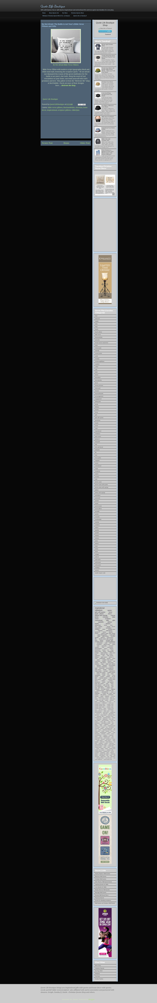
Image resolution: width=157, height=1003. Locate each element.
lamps (100, 729)
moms (96, 463)
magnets (97, 460)
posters (97, 500)
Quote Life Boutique (53, 6)
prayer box (97, 739)
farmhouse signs (109, 716)
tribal (96, 546)
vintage (97, 554)
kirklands (97, 449)
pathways (111, 735)
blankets (99, 665)
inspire (103, 727)
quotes (97, 514)
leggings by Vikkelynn (107, 729)
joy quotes (111, 727)
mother (109, 732)
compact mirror (111, 708)
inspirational (52, 110)
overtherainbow (98, 735)
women (97, 570)
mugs (96, 468)
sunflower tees (106, 751)
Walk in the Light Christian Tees (106, 139)
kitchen (102, 728)
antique (108, 676)
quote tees (102, 741)
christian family (110, 704)
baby (96, 324)
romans (106, 743)
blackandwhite (69, 107)
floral (112, 683)
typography (97, 675)
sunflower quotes (98, 751)
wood (102, 696)
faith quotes (110, 655)
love (96, 455)
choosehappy (112, 665)
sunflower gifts (110, 749)
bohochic (97, 340)
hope (96, 428)
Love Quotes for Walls (100, 887)
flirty (107, 683)
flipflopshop (105, 719)
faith (107, 620)
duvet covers (106, 712)
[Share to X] (82, 104)
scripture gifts (111, 745)
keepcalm (97, 441)
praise (112, 737)
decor (96, 382)
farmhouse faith (100, 716)
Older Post (85, 143)
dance (96, 374)
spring (106, 748)
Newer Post (47, 143)
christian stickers (98, 708)
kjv (108, 650)
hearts (96, 423)
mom (96, 658)
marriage (106, 671)
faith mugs (105, 713)
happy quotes (98, 671)
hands (101, 724)
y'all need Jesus (100, 757)
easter (103, 682)
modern (96, 732)
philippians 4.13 (106, 736)
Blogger (91, 999)
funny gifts (103, 721)
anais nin (97, 318)
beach (96, 329)
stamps (97, 535)
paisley (96, 692)
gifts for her (106, 685)
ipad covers (98, 436)
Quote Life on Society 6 (80, 15)
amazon (107, 697)
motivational (98, 465)
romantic (97, 516)
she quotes (103, 694)
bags (96, 326)
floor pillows (97, 720)
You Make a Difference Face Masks (108, 106)
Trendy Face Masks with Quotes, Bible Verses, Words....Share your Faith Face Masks (108, 70)
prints (114, 658)
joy (106, 727)
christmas (97, 655)
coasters (97, 364)
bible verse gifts (100, 700)
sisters (96, 527)
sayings (97, 522)
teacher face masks (104, 753)
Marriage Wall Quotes (100, 892)
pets (100, 736)
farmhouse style (98, 717)
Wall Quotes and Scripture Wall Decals (105, 903)
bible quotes (112, 698)
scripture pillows (64, 110)
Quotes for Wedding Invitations (103, 900)
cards (96, 356)
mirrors (112, 731)
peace (96, 736)
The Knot (97, 976)
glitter (96, 724)
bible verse (98, 334)
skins (109, 747)
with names (113, 756)
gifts (96, 415)
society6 (113, 747)
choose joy (111, 702)
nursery (97, 476)
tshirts (96, 548)
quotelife (97, 511)
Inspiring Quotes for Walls (101, 884)
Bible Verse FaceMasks (108, 116)
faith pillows (111, 713)
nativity (108, 733)
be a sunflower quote (104, 698)
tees (96, 640)
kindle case (110, 687)
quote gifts (112, 634)
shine (105, 747)
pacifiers (105, 735)
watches (97, 664)
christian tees (111, 629)
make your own (109, 690)
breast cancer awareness (101, 342)
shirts (103, 629)
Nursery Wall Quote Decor (102, 895)
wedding (97, 567)
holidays (96, 725)
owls (96, 479)
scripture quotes (98, 747)
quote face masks (101, 672)
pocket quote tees (98, 737)
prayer (96, 503)
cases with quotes (102, 634)
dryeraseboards (99, 393)
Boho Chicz (98, 965)
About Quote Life (54, 13)
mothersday (102, 658)
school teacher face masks (101, 744)
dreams (97, 390)
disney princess (99, 385)
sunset (112, 751)
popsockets (112, 671)
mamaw (107, 731)
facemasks (97, 650)
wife (108, 756)
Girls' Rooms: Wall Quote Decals (103, 881)
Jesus (108, 675)
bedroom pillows (103, 678)
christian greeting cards (100, 705)
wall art (97, 556)
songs (97, 748)
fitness (103, 650)
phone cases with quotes (101, 484)
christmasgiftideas (99, 361)
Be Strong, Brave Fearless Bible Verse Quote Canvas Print (110, 186)
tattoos (97, 543)
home (96, 425)
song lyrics (97, 661)
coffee (96, 366)
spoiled (97, 532)
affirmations (109, 630)
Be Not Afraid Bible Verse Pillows (66, 65)
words (103, 675)
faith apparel (110, 682)
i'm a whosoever (99, 686)
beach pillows (98, 332)
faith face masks (99, 683)
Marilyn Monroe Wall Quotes (102, 889)
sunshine (97, 752)
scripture (97, 524)
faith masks (98, 669)
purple (114, 739)
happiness (106, 724)
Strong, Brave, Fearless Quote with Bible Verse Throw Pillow (100, 187)
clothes (103, 680)
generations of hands (106, 723)
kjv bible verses (105, 689)
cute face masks (102, 709)
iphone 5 (97, 439)
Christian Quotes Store (77, 13)
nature (96, 474)
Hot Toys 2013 (98, 970)
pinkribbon (97, 495)
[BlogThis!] (80, 104)
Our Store (65, 13)
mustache (97, 471)
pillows (96, 490)
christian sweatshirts (102, 666)
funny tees (110, 721)
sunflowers (110, 694)
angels (96, 321)
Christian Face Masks (107, 82)
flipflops (97, 407)
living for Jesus (100, 690)
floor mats (111, 719)
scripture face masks (107, 659)
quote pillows (98, 508)
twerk (96, 551)
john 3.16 (107, 686)
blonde (106, 700)
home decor (110, 637)
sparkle (97, 530)
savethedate (98, 519)
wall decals (98, 562)
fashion (113, 717)
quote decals (98, 506)
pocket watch (106, 737)
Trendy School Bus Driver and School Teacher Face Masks (108, 57)
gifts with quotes (99, 417)
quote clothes (100, 740)
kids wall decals (99, 447)
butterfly (97, 350)
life (95, 452)
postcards (97, 498)
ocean (112, 733)
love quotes (98, 457)
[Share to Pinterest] (85, 104)
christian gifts (109, 640)
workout (107, 696)
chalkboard (104, 702)
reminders (101, 743)
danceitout (97, 377)
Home (44, 13)
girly (113, 723)
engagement (98, 398)
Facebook (108, 34)
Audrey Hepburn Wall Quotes (102, 873)
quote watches (109, 741)
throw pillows (102, 755)
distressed (97, 388)
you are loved (109, 757)
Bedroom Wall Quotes (100, 876)
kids (96, 444)
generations (97, 723)
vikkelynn (75, 110)
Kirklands (97, 973)
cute (96, 369)
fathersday (99, 719)
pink (112, 736)
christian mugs (110, 705)
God (96, 316)
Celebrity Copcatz (99, 968)
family (96, 404)
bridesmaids (98, 348)
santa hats (111, 743)
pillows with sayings (100, 492)
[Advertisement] (66, 127)
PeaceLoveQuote (99, 897)
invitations (97, 433)
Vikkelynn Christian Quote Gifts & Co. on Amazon (56, 15)
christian (79, 107)
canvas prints (98, 353)
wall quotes (98, 565)
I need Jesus (101, 697)
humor (105, 725)
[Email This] (78, 104)
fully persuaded (105, 720)
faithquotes (98, 401)
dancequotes (98, 380)
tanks (96, 540)
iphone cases (107, 644)
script (105, 745)
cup (95, 709)
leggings (113, 689)
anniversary (110, 647)
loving (103, 731)
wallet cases (103, 756)
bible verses (105, 636)
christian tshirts (99, 641)
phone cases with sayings (101, 487)
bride (96, 345)
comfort (111, 680)
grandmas (97, 420)
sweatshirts (102, 752)
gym (112, 685)
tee (108, 673)
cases (104, 679)
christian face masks (107, 654)
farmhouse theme (106, 717)
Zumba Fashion (99, 979)
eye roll (97, 713)
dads (96, 372)
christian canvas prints (100, 704)
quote (98, 659)
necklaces (99, 643)
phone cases (98, 482)
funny (96, 412)
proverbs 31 (108, 739)
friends (97, 409)
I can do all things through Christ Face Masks (107, 94)
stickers (97, 538)
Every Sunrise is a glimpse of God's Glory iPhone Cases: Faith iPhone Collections (108, 152)
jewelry (111, 632)
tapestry (112, 752)
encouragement (99, 396)
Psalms (102, 676)
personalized (105, 692)
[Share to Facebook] (83, 104)
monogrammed (103, 732)
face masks (112, 643)
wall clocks (97, 559)
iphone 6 (111, 657)
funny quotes (98, 685)
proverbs (103, 739)
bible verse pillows (55, 107)
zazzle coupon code (100, 573)
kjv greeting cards (108, 728)
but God (109, 701)
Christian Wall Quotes (100, 879)
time (107, 755)
